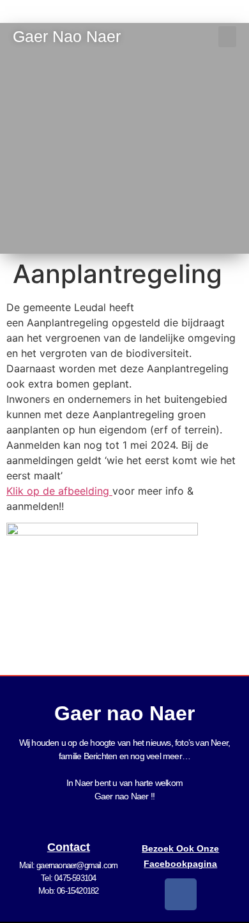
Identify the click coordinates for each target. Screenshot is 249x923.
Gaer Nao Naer (69, 36)
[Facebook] (181, 894)
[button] (227, 36)
